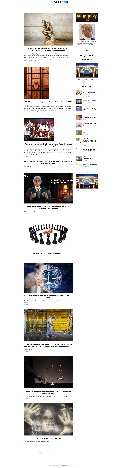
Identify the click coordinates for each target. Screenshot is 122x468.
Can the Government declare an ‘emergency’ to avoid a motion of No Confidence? (90, 97)
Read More (26, 62)
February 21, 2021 (68, 249)
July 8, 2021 (50, 139)
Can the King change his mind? (90, 104)
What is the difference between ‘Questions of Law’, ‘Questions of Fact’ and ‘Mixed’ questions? (48, 50)
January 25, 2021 (68, 434)
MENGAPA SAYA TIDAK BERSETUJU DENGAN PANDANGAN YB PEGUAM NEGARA (48, 162)
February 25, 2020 (86, 139)
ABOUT (62, 7)
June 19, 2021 (68, 202)
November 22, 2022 (87, 164)
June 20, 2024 (86, 157)
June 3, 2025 (45, 97)
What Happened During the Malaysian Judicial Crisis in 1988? (48, 102)
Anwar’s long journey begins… (90, 168)
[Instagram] (86, 55)
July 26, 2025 (68, 44)
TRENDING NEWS (49, 7)
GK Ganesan (28, 44)
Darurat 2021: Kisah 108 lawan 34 (48, 438)
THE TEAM (78, 7)
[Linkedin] (89, 55)
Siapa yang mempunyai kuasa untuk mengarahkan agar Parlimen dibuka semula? (48, 207)
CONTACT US (86, 7)
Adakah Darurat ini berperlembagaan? (48, 253)
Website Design (64, 465)
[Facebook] (93, 55)
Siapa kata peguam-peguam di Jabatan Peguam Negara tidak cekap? (48, 296)
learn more (87, 47)
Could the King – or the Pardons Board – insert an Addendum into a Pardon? (86, 81)
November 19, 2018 (87, 123)
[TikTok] (83, 55)
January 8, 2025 (86, 116)
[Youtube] (80, 55)
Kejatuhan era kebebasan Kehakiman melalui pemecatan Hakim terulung (48, 392)
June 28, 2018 (85, 149)
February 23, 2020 (86, 131)
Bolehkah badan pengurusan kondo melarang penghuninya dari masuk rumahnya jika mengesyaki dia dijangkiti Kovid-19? (48, 345)
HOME (34, 7)
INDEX (40, 7)
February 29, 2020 (86, 106)
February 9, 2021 (68, 291)
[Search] (97, 2)
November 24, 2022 (87, 171)
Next (55, 453)
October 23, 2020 (86, 100)
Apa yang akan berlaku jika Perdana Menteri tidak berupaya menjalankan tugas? (48, 145)
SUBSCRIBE (70, 7)
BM (57, 7)
